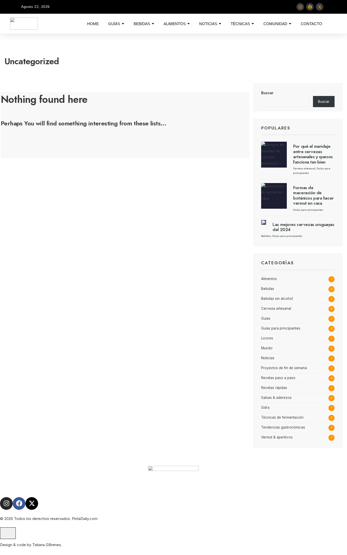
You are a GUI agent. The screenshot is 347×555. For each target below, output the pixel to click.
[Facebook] (310, 7)
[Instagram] (300, 7)
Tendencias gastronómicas (283, 427)
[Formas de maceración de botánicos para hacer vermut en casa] (274, 196)
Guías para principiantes (308, 210)
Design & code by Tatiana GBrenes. (31, 544)
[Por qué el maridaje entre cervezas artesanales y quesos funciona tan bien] (274, 154)
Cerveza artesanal (304, 168)
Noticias (267, 358)
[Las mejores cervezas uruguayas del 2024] (263, 222)
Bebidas (266, 236)
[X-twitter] (319, 7)
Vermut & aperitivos (277, 437)
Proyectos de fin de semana (284, 368)
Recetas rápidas (274, 388)
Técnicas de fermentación (282, 417)
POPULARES (275, 128)
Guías (265, 318)
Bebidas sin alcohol (277, 299)
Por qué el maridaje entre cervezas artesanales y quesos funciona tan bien (313, 154)
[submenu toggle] (123, 23)
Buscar (267, 93)
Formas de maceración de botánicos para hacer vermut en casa (313, 195)
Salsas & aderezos (276, 398)
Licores (267, 338)
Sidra (265, 407)
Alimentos (269, 279)
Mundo (267, 348)
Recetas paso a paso (278, 378)
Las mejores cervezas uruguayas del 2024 (303, 227)
